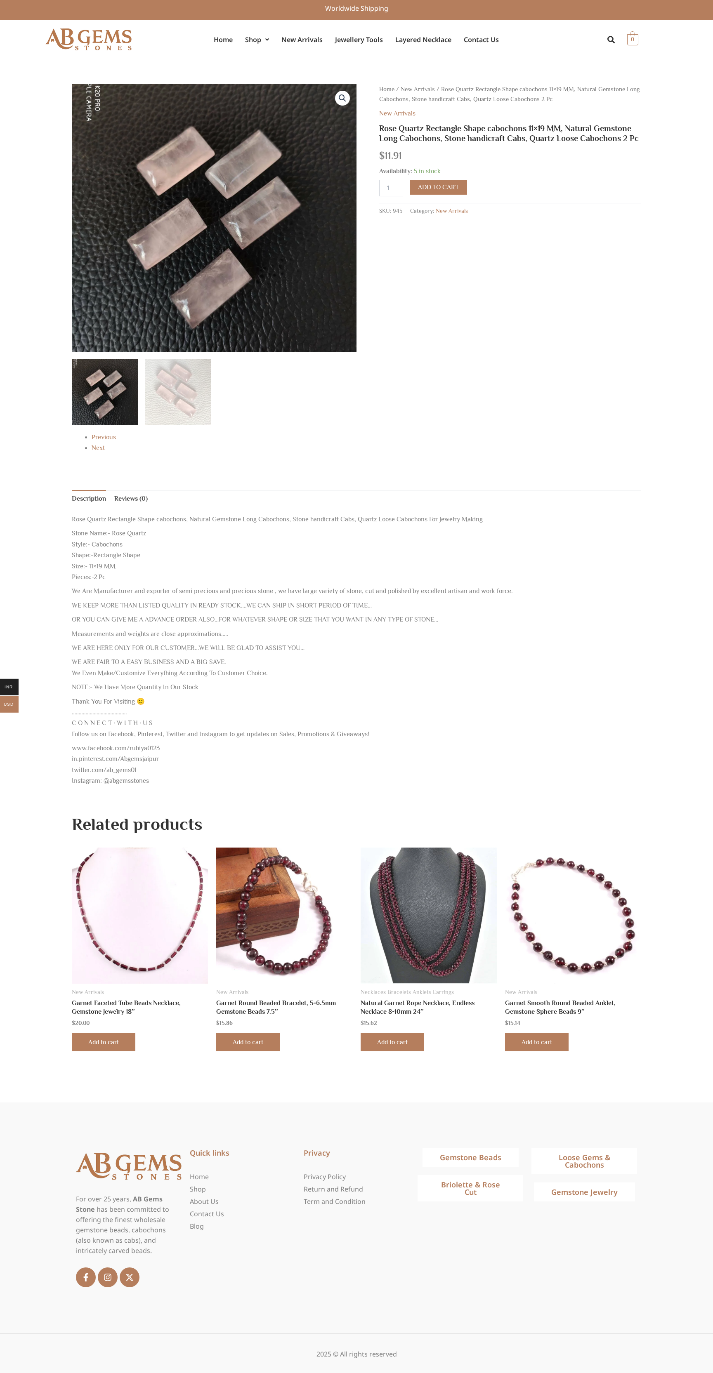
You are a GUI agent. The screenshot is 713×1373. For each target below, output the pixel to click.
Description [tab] (89, 498)
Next (98, 448)
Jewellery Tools (359, 39)
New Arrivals (302, 39)
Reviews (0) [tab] (131, 498)
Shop (253, 39)
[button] (257, 39)
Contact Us (481, 39)
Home (223, 39)
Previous (104, 437)
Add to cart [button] (103, 1042)
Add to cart (438, 187)
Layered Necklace (423, 39)
